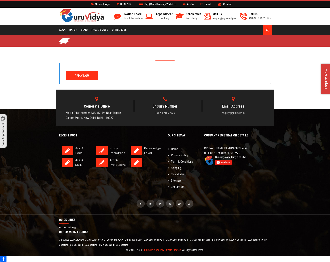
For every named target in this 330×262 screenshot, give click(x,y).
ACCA (62, 29)
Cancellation (178, 174)
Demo (84, 29)
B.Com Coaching (220, 239)
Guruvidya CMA (82, 239)
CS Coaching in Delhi (200, 239)
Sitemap (176, 180)
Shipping (176, 168)
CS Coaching (76, 244)
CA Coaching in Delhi (154, 239)
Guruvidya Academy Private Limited (161, 250)
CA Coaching (254, 239)
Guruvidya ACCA (115, 239)
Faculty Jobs (99, 29)
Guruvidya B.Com (134, 239)
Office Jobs (119, 29)
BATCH (73, 29)
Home (174, 149)
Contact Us (177, 187)
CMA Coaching (106, 244)
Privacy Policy (179, 155)
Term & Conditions (182, 161)
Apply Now (82, 76)
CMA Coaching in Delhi (177, 239)
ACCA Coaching (67, 227)
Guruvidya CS (98, 239)
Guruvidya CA (66, 239)
